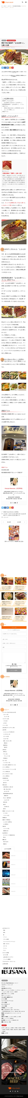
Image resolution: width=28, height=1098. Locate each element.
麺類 (3, 839)
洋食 (3, 826)
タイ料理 (5, 824)
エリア (2, 1027)
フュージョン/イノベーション (8, 769)
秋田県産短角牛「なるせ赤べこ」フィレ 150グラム (13, 105)
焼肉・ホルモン (6, 740)
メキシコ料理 (5, 776)
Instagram (15, 1091)
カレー (4, 760)
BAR (4, 751)
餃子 (4, 782)
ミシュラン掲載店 (6, 959)
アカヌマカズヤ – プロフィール (9, 961)
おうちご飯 (5, 954)
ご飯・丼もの (6, 789)
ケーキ (4, 813)
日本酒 (4, 758)
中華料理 (4, 778)
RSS (17, 1091)
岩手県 (4, 1029)
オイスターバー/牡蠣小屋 (8, 835)
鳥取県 (4, 1031)
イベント (4, 725)
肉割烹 (5, 795)
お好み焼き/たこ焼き (7, 786)
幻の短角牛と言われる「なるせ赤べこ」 (13, 102)
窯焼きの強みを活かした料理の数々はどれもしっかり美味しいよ (14, 108)
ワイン (4, 753)
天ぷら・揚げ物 (6, 797)
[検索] (22, 2)
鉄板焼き (5, 830)
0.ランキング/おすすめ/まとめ (8, 712)
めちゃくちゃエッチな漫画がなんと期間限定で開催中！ (14, 76)
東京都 (7, 1029)
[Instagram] (11, 503)
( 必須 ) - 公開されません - (9, 643)
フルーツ (5, 714)
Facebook (12, 1091)
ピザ (4, 723)
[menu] (26, 2)
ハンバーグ (5, 828)
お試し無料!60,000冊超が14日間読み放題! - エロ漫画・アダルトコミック (14, 72)
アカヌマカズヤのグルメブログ (10, 1096)
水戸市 (6, 1033)
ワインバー (6, 756)
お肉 (3, 729)
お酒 (3, 749)
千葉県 (16, 1027)
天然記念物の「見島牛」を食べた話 (12, 173)
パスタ (4, 720)
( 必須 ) (5, 639)
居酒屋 (4, 817)
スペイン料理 (5, 767)
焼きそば (5, 841)
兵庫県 (12, 1027)
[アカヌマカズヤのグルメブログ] (7, 2)
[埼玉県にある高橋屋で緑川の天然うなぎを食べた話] (20, 522)
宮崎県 (23, 1027)
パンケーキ (5, 815)
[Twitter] (13, 503)
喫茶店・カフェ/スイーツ (8, 811)
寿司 (4, 802)
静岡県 (24, 1029)
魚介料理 (4, 833)
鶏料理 (4, 745)
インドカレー (6, 762)
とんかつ (5, 738)
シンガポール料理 (6, 822)
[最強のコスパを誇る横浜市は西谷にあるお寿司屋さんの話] (7, 522)
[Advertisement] (14, 23)
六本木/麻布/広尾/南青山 (11, 40)
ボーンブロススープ (7, 773)
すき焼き (6, 806)
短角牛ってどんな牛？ (8, 100)
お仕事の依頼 (5, 963)
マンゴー (6, 716)
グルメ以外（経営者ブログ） (8, 764)
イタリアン (4, 40)
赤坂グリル (5, 111)
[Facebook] (17, 503)
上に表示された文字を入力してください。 (14, 665)
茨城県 (2, 1033)
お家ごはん (7, 1027)
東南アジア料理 (6, 819)
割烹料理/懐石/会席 (7, 793)
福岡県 (20, 1029)
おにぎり (6, 791)
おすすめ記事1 (7, 848)
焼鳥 (5, 747)
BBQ (5, 743)
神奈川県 (16, 1029)
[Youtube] (15, 503)
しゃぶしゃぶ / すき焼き (8, 731)
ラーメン (5, 780)
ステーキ (5, 736)
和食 (3, 784)
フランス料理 (5, 771)
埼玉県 (20, 1027)
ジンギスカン (6, 734)
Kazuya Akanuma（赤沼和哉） (13, 511)
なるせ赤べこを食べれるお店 (9, 513)
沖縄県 (11, 1029)
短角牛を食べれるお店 (20, 513)
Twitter (10, 1091)
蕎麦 (4, 843)
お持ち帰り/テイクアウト (8, 727)
